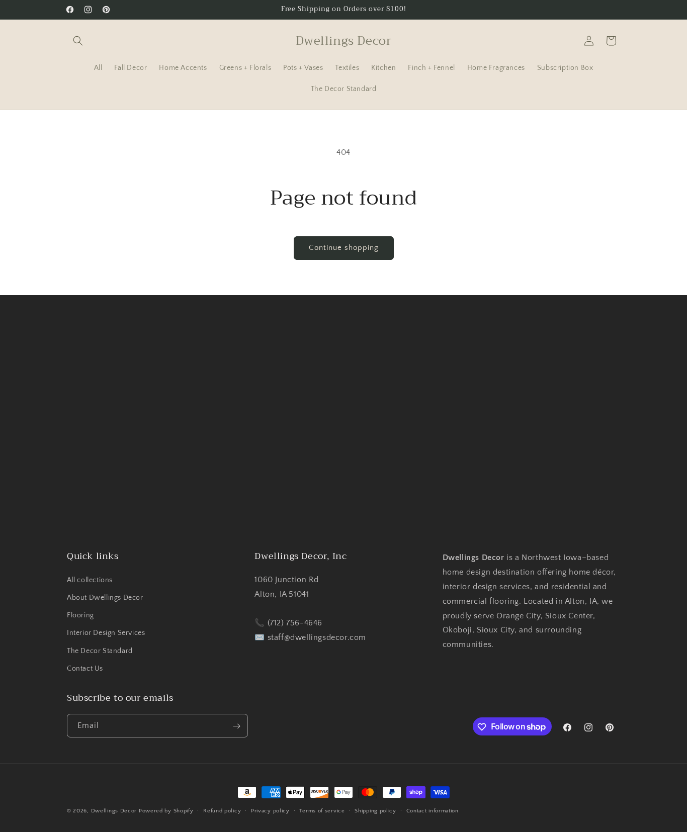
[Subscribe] (236, 726)
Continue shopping (344, 247)
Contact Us (85, 668)
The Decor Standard (100, 650)
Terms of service (322, 810)
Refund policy (222, 810)
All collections (90, 580)
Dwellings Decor (114, 811)
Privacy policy (270, 810)
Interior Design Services (106, 633)
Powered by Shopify (166, 811)
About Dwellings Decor (105, 597)
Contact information (432, 810)
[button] (78, 41)
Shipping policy (375, 810)
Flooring (80, 615)
